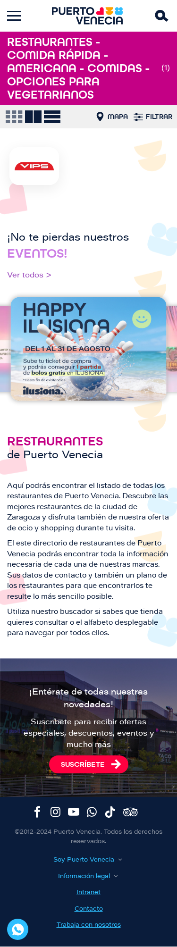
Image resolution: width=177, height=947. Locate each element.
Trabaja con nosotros (89, 925)
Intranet (88, 892)
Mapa (118, 116)
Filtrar (159, 116)
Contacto (89, 909)
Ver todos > (29, 275)
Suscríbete (83, 764)
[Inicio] (87, 16)
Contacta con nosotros (17, 929)
